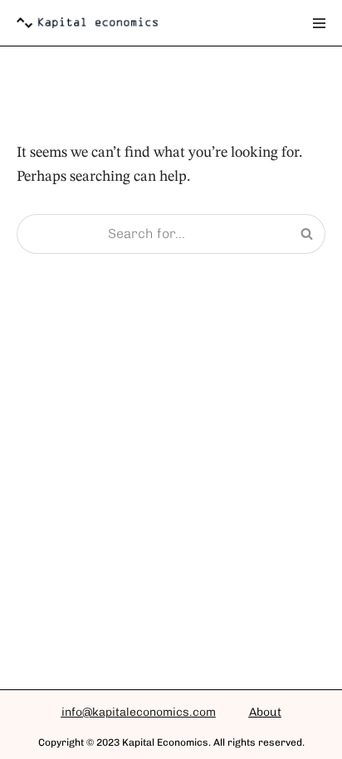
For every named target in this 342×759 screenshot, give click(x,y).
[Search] (306, 234)
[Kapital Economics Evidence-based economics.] (87, 22)
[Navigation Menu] (319, 23)
